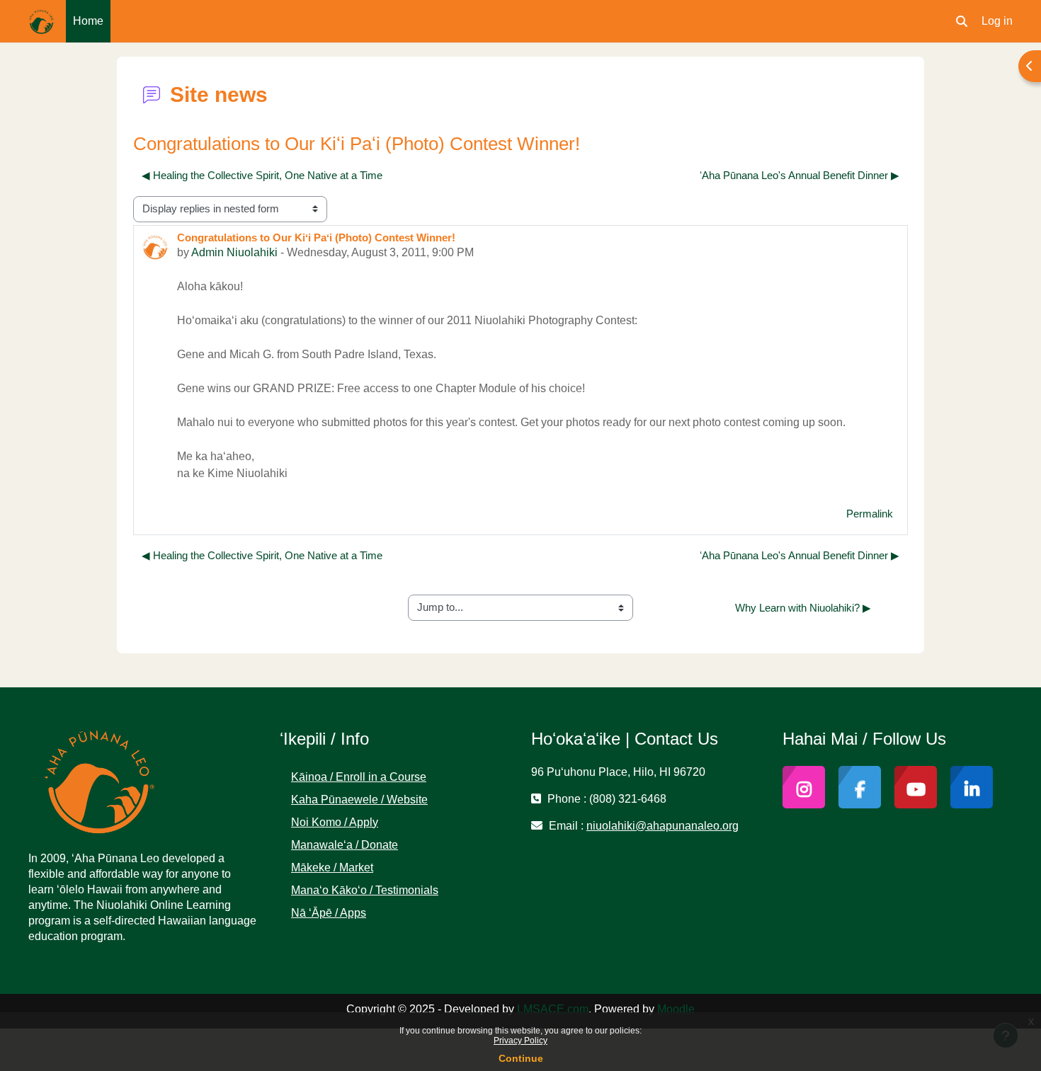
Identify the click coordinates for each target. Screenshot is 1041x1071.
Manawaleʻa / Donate (344, 845)
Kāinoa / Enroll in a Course (358, 777)
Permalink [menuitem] (869, 514)
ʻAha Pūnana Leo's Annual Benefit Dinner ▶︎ (799, 175)
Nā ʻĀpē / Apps (328, 913)
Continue (521, 1058)
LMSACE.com (552, 1009)
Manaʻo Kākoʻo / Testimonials (364, 890)
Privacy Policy (520, 1041)
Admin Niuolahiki (234, 252)
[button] (961, 21)
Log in (997, 21)
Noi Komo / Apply (334, 822)
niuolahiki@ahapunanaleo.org (662, 826)
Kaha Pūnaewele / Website (359, 800)
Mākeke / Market (332, 867)
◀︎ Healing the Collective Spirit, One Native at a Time (262, 175)
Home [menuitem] (88, 21)
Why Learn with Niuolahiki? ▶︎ (803, 608)
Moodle (676, 1009)
